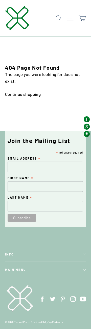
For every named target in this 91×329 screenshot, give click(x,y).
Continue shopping (23, 94)
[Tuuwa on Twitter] (52, 298)
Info (9, 254)
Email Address (24, 158)
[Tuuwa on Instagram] (73, 298)
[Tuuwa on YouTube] (83, 298)
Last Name (20, 197)
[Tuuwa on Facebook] (42, 298)
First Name (21, 178)
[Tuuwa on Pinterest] (62, 298)
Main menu (15, 269)
